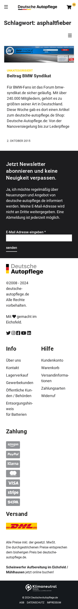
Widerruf (48, 396)
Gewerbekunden (19, 382)
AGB (21, 602)
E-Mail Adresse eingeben (26, 232)
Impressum (54, 602)
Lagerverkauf (17, 375)
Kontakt (12, 368)
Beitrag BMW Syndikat (29, 75)
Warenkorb (50, 368)
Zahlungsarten (53, 388)
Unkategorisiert (20, 70)
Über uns (13, 360)
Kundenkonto (52, 360)
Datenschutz (35, 602)
